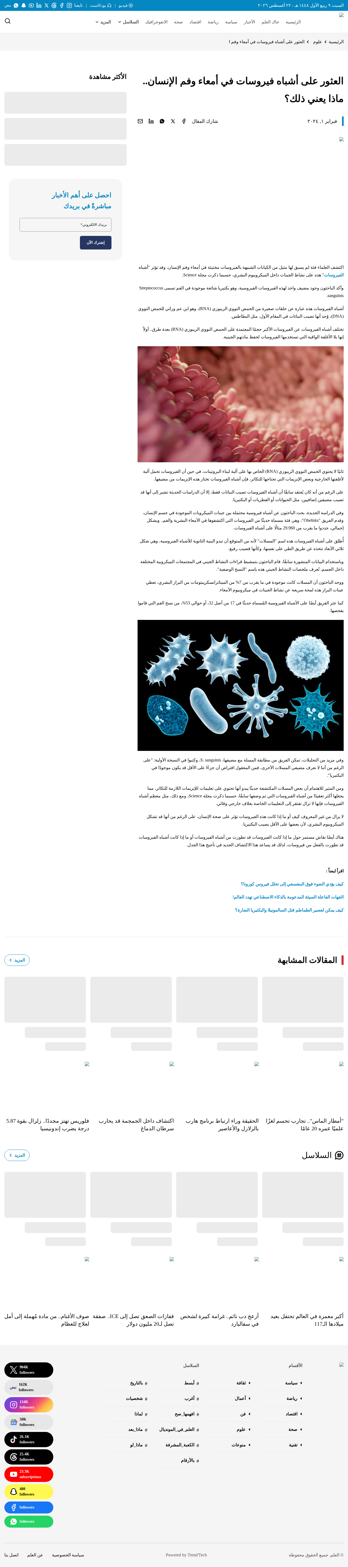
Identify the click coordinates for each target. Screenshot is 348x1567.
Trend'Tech (197, 1555)
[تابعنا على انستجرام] (69, 5)
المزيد (19, 960)
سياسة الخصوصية (68, 1555)
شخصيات (136, 1399)
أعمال (240, 1398)
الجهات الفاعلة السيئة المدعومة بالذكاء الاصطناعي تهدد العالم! (288, 897)
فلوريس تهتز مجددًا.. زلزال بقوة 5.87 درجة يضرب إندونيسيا (47, 1124)
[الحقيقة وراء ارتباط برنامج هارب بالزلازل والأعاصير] (216, 1086)
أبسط (191, 1383)
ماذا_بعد (137, 1430)
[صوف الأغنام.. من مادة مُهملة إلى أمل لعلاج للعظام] (46, 1281)
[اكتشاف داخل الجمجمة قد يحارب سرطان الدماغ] (131, 1086)
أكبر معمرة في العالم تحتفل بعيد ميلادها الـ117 (307, 1320)
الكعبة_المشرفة (182, 1445)
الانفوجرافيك (156, 22)
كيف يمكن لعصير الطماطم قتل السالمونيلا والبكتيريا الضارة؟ (289, 910)
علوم (317, 41)
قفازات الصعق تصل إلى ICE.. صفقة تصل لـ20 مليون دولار (133, 1320)
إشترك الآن (96, 243)
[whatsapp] (162, 121)
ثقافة (241, 1383)
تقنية (293, 1445)
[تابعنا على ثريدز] (54, 5)
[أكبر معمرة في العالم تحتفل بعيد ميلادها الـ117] (301, 1281)
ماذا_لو (138, 1445)
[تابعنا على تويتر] (46, 5)
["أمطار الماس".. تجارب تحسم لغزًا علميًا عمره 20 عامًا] (301, 1086)
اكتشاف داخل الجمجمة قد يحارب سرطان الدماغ (136, 1124)
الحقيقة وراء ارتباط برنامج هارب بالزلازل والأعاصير (222, 1124)
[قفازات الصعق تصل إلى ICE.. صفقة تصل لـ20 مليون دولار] (131, 1281)
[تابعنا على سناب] (23, 5)
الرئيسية (293, 22)
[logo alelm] (328, 22)
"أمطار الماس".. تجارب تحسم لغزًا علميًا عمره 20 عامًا (305, 1124)
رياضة (213, 22)
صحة (178, 22)
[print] (184, 121)
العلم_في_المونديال (179, 1430)
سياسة (231, 22)
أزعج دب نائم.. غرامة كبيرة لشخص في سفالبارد (219, 1320)
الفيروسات (334, 275)
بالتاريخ (138, 1383)
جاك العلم (270, 22)
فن (243, 1414)
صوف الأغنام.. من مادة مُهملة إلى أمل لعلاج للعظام (46, 1320)
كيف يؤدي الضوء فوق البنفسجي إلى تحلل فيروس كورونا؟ (292, 884)
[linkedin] (151, 121)
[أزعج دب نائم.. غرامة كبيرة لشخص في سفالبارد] (216, 1281)
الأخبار (249, 22)
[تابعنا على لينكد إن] (39, 5)
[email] (140, 121)
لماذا (141, 1414)
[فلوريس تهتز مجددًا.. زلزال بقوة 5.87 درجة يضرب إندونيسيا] (46, 1086)
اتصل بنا (11, 1555)
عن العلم (35, 1555)
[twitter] (173, 121)
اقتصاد (195, 22)
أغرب (192, 1399)
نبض (7, 5)
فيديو (123, 5)
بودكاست (98, 5)
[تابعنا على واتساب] (16, 5)
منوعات (239, 1445)
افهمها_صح (187, 1414)
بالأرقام (190, 1461)
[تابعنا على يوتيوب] (31, 5)
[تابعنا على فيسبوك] (61, 5)
